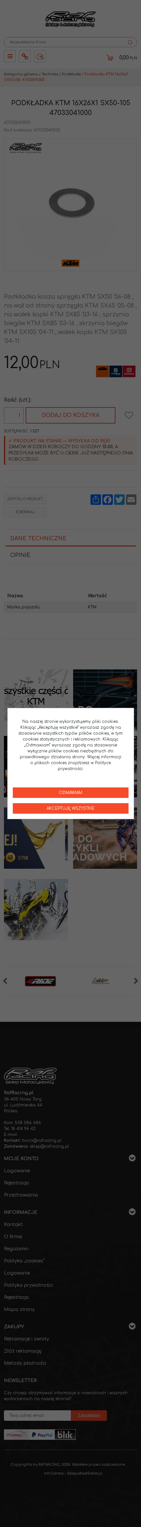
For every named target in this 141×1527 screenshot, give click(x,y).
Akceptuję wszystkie (70, 808)
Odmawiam (70, 792)
